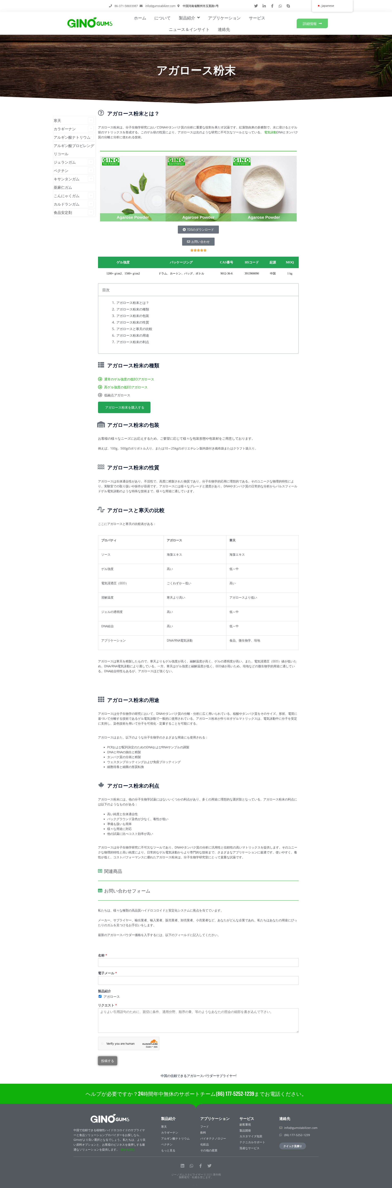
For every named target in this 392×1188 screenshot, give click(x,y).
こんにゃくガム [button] (66, 195)
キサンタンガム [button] (66, 178)
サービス (257, 18)
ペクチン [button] (61, 170)
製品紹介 (104, 991)
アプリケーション (224, 18)
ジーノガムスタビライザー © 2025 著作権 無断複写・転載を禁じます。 (196, 1176)
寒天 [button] (57, 120)
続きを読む (128, 1149)
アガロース (112, 996)
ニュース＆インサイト (189, 29)
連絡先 (224, 29)
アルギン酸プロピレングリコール (74, 149)
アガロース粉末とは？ (132, 302)
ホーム (140, 18)
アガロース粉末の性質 (132, 322)
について (162, 18)
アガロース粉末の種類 (132, 309)
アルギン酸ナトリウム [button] (72, 137)
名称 (102, 955)
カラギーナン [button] (65, 128)
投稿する (107, 1061)
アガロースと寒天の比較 (134, 329)
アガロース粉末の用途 (132, 335)
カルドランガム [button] (66, 204)
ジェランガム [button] (65, 162)
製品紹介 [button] (187, 18)
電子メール (107, 973)
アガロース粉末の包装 (132, 316)
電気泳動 (270, 132)
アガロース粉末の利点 (132, 342)
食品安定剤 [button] (63, 212)
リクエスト (107, 1005)
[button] (104, 188)
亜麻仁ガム (63, 187)
